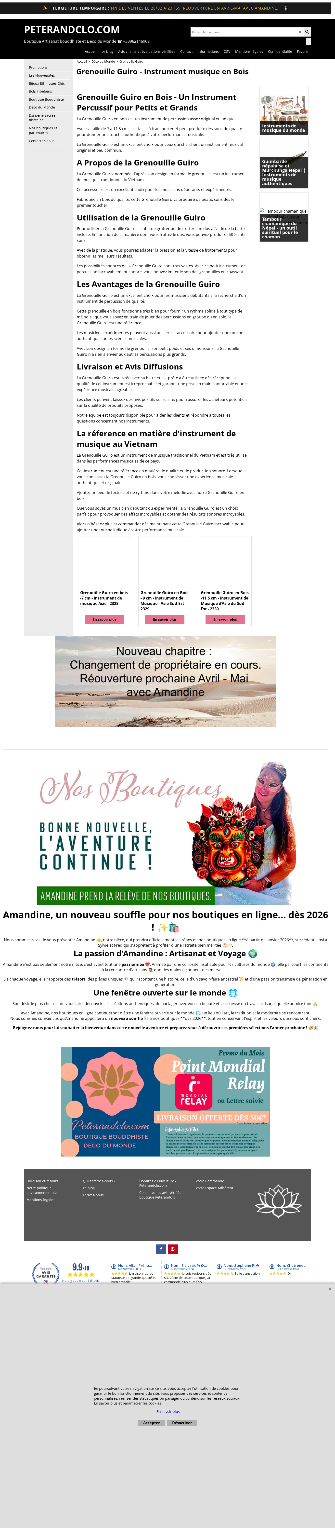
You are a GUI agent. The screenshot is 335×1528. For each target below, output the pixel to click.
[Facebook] (161, 1249)
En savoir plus (104, 619)
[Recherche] (307, 31)
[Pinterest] (173, 1249)
